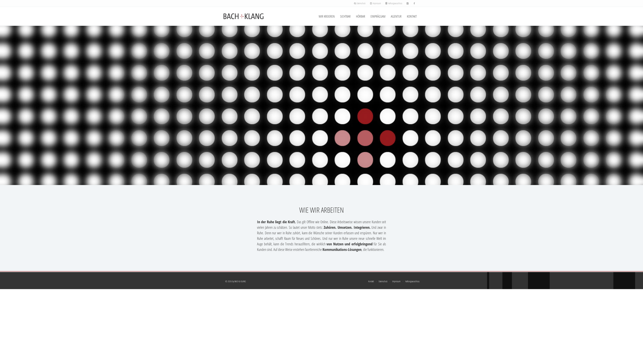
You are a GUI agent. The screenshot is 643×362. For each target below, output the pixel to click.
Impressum (376, 3)
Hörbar (360, 16)
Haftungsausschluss (394, 3)
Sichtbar (345, 16)
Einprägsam (378, 16)
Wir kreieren (327, 16)
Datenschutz (361, 3)
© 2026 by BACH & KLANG (235, 281)
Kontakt (412, 16)
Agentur (396, 16)
